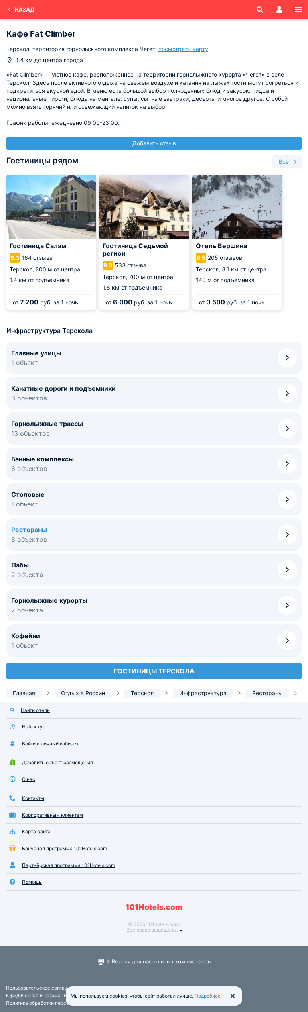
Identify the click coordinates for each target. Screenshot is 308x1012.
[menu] (298, 9)
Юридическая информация (37, 995)
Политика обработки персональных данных (56, 1003)
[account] (279, 9)
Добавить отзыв (154, 143)
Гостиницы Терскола (154, 671)
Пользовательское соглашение (43, 988)
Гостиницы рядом (42, 160)
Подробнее (208, 996)
